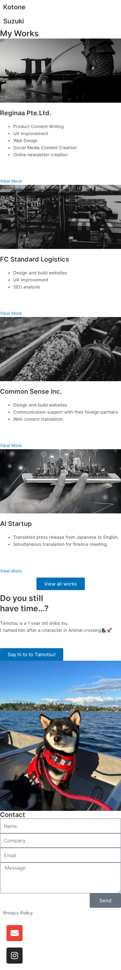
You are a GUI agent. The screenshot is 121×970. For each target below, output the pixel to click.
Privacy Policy (18, 912)
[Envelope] (14, 933)
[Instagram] (14, 956)
